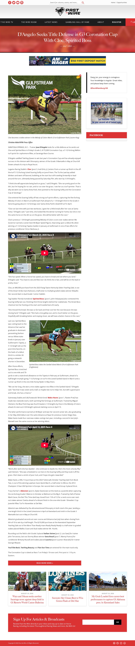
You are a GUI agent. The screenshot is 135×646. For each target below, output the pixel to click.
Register (116, 22)
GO (117, 622)
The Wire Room (29, 22)
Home (113, 2)
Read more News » (44, 563)
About (101, 22)
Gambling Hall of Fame (78, 22)
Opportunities (122, 2)
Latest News (51, 22)
